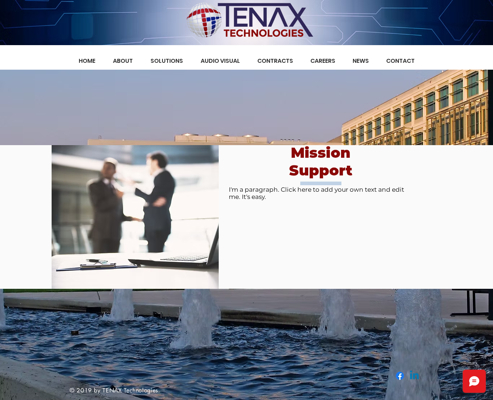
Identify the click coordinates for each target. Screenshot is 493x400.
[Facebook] (399, 375)
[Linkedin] (414, 375)
